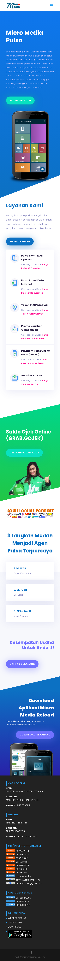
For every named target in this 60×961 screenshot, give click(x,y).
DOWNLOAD (14, 927)
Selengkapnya (20, 241)
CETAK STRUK (15, 922)
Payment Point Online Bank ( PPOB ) (35, 352)
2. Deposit (20, 590)
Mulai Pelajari (20, 100)
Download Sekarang (35, 734)
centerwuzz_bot (24, 876)
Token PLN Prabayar (34, 305)
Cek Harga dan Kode (24, 452)
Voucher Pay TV (31, 375)
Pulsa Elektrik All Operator (32, 257)
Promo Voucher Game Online (31, 328)
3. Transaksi (22, 611)
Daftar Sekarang (22, 664)
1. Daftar (20, 568)
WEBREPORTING (17, 918)
